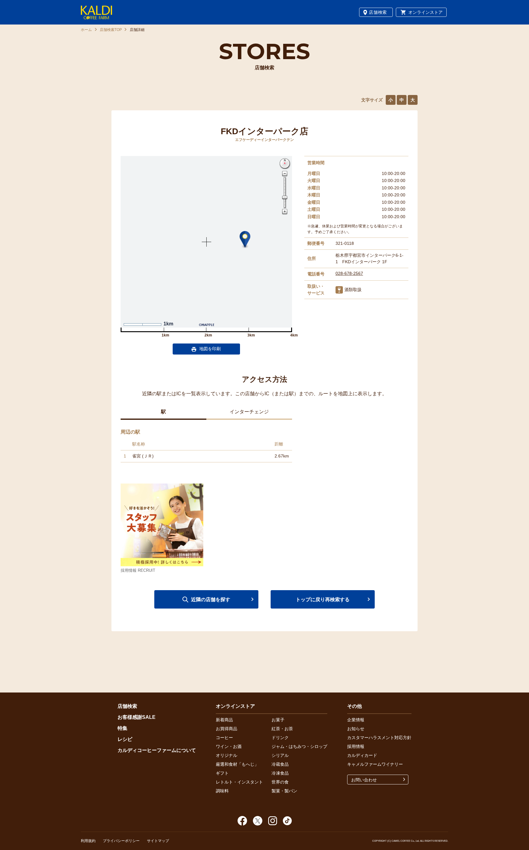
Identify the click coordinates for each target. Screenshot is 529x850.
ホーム (86, 30)
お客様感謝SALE (137, 717)
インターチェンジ (249, 411)
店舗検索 (378, 12)
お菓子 (278, 719)
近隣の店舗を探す (210, 599)
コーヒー (224, 737)
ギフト (222, 773)
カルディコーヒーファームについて (157, 750)
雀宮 (136, 455)
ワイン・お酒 (229, 746)
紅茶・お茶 (282, 728)
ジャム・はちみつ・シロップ (299, 746)
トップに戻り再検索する (323, 599)
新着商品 (224, 719)
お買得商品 (226, 728)
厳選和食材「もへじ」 (237, 764)
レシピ (125, 739)
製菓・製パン (284, 790)
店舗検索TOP (111, 30)
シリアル (280, 755)
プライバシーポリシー (121, 841)
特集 (122, 728)
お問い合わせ (364, 779)
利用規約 (88, 841)
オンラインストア (425, 12)
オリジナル (226, 755)
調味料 (222, 790)
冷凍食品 (280, 773)
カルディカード (362, 755)
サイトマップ (158, 841)
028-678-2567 (349, 273)
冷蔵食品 (280, 764)
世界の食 (280, 782)
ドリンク (280, 737)
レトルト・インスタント (239, 782)
